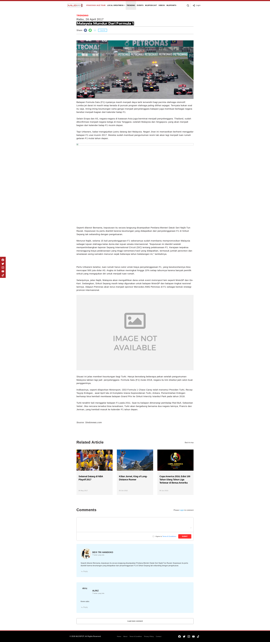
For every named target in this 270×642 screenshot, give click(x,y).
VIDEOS (162, 5)
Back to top (189, 442)
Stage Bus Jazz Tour (96, 5)
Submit (185, 536)
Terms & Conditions (169, 536)
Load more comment (135, 621)
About (125, 636)
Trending (131, 5)
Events (140, 5)
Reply (85, 571)
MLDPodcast (151, 5)
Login (198, 5)
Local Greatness (115, 5)
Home (119, 636)
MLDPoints (171, 5)
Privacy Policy (149, 636)
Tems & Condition (136, 636)
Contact (158, 636)
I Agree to (165, 536)
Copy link (102, 30)
